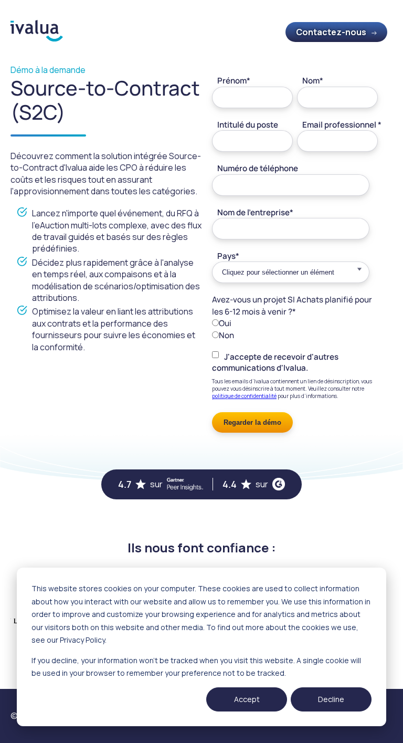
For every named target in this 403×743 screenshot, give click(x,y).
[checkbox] (295, 329)
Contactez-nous (331, 32)
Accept (247, 699)
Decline (331, 699)
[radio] (295, 323)
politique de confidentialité (244, 396)
